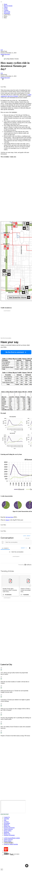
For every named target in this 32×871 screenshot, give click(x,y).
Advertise (6, 818)
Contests (6, 10)
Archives (6, 821)
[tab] (5, 548)
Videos (6, 7)
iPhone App (7, 826)
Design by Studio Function (11, 844)
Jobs (5, 820)
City (2, 49)
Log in (24, 535)
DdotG (7, 520)
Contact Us (7, 817)
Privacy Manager (9, 842)
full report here (9, 517)
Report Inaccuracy (5, 54)
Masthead (6, 824)
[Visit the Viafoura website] (27, 564)
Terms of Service (8, 829)
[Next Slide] (30, 585)
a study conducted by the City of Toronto (16, 95)
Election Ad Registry (9, 827)
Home (5, 4)
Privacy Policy (7, 830)
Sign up (28, 535)
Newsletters (7, 823)
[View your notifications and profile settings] (29, 548)
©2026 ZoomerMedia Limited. (12, 838)
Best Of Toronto (8, 5)
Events (5, 8)
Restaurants (7, 13)
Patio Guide (7, 11)
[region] (16, 550)
